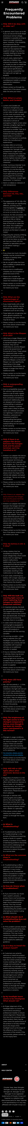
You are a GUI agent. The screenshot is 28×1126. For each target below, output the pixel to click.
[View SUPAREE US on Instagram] (3, 1111)
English (17, 1116)
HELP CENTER (7, 1070)
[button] (22, 2)
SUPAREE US (9, 1119)
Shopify (20, 1119)
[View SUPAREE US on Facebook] (6, 1111)
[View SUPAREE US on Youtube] (13, 1111)
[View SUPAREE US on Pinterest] (10, 1111)
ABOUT (4, 1065)
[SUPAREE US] (14, 2)
